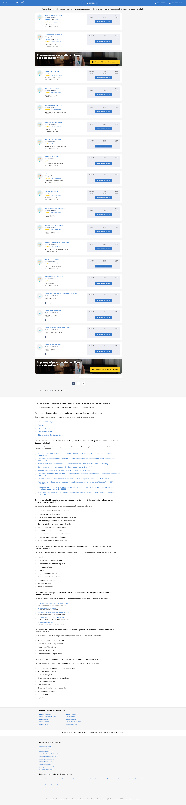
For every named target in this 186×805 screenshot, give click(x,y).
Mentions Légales (50, 799)
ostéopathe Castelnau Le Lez (45, 761)
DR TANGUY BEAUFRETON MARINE (57, 242)
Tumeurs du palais (45, 432)
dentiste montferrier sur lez (47, 716)
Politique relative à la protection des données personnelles (85, 799)
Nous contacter (103, 799)
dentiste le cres (71, 719)
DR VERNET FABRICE (52, 71)
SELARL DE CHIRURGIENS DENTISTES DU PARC (61, 294)
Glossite (41, 425)
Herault (54, 391)
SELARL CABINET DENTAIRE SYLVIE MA (58, 328)
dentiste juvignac (71, 724)
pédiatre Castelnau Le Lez (45, 764)
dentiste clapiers (71, 714)
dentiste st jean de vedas (73, 721)
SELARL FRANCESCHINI (53, 311)
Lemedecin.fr (39, 391)
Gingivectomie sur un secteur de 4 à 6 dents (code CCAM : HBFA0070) (65, 467)
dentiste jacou (43, 719)
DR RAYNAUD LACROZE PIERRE (55, 208)
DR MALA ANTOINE (51, 191)
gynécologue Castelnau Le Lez (46, 751)
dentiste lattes (70, 716)
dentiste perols (43, 724)
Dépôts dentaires (44, 428)
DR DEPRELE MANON (52, 260)
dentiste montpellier (45, 714)
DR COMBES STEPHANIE (53, 140)
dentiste (47, 391)
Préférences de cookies (113, 799)
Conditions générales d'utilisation (63, 799)
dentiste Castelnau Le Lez (45, 746)
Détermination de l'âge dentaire (50, 435)
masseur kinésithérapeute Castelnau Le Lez (49, 754)
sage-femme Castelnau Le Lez (46, 769)
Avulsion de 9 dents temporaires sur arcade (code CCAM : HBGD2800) (64, 470)
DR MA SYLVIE (49, 174)
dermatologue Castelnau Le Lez (46, 749)
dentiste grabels (44, 721)
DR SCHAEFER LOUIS (52, 88)
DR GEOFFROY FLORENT (53, 35)
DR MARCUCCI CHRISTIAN (53, 105)
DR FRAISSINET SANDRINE (54, 277)
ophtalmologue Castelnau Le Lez (46, 759)
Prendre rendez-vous (103, 21)
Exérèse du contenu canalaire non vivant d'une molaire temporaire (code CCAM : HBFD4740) (73, 479)
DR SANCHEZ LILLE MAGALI (54, 225)
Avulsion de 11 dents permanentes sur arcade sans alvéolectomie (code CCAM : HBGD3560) (73, 464)
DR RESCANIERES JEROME (54, 15)
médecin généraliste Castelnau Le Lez (47, 756)
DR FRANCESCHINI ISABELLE (55, 122)
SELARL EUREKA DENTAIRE (54, 345)
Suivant (100, 377)
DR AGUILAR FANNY (52, 157)
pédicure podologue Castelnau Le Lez (47, 767)
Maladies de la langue (46, 422)
